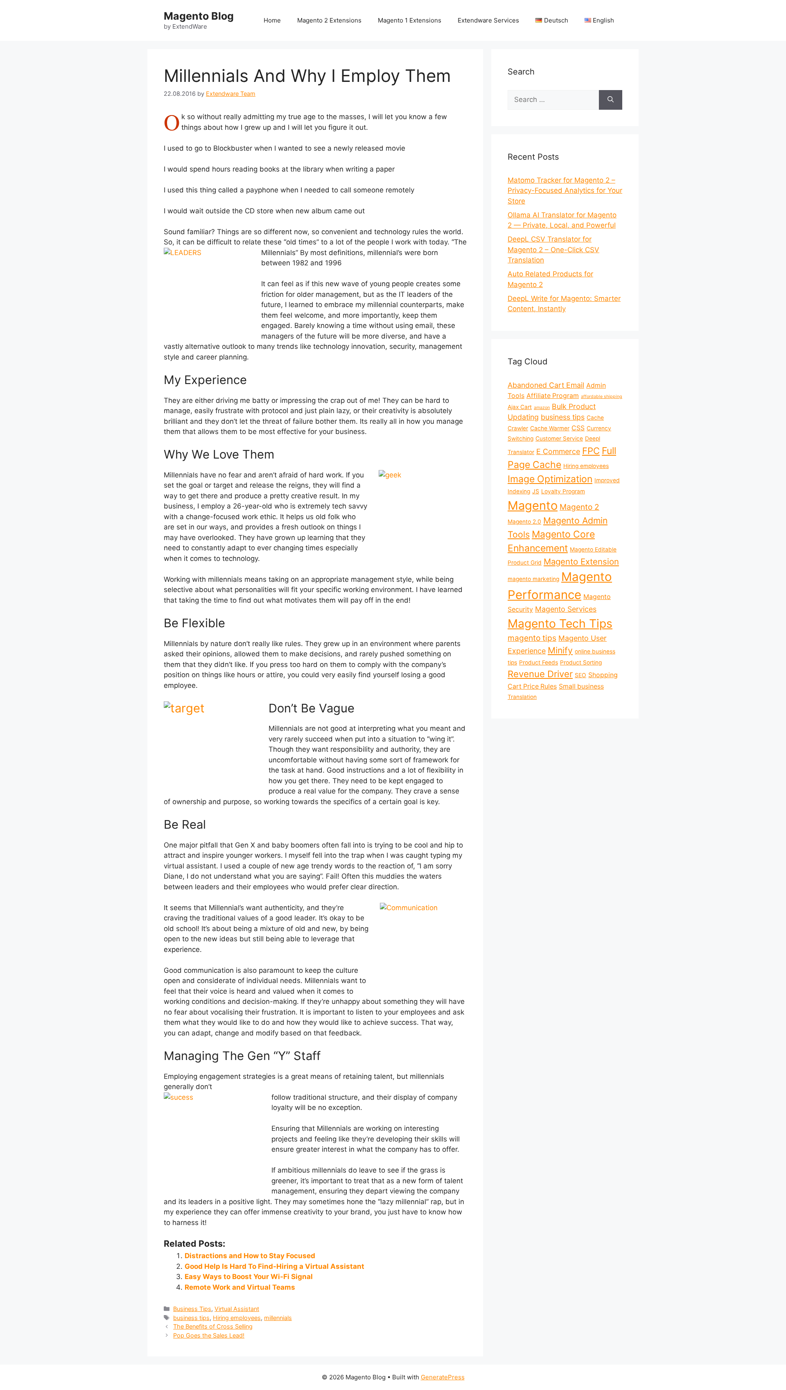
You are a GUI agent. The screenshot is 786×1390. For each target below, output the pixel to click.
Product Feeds (538, 662)
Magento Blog (199, 16)
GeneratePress (443, 1377)
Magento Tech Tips (560, 624)
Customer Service (559, 438)
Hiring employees (237, 1317)
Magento (533, 505)
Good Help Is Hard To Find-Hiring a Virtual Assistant (274, 1266)
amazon (542, 407)
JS (535, 491)
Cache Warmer (549, 428)
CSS (578, 428)
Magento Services (565, 609)
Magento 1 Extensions (409, 20)
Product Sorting (581, 662)
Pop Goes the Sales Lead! (208, 1335)
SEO (580, 675)
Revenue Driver (540, 674)
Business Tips (192, 1308)
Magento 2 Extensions (329, 20)
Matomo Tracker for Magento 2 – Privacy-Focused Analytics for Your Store (565, 190)
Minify (560, 650)
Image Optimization (550, 479)
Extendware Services (488, 20)
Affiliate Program (552, 396)
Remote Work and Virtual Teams (240, 1287)
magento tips (532, 638)
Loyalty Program (563, 491)
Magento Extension (581, 561)
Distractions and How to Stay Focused (250, 1256)
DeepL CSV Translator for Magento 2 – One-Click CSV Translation (553, 249)
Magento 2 (579, 507)
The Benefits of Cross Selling (213, 1326)
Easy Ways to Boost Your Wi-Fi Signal (249, 1276)
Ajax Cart (520, 407)
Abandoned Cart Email (546, 385)
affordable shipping (601, 396)
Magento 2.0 (524, 521)
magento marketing (533, 579)
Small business (581, 686)
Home (272, 20)
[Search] (610, 100)
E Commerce (558, 451)
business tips (191, 1317)
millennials (278, 1317)
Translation (522, 697)
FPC (591, 450)
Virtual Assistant (237, 1308)
